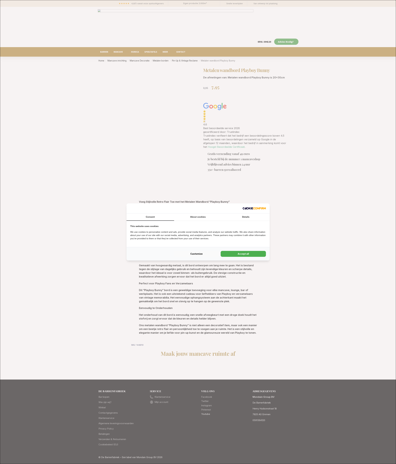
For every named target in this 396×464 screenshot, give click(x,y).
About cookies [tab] (198, 217)
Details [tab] (245, 217)
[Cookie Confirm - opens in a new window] (254, 208)
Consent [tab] (150, 217)
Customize (196, 253)
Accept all (243, 253)
